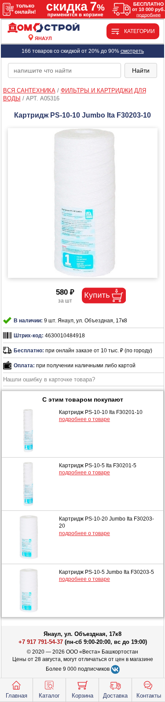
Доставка (115, 695)
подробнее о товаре (84, 419)
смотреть (132, 51)
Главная (16, 695)
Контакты (148, 695)
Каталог (49, 695)
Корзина (82, 695)
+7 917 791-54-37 (40, 642)
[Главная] (43, 28)
